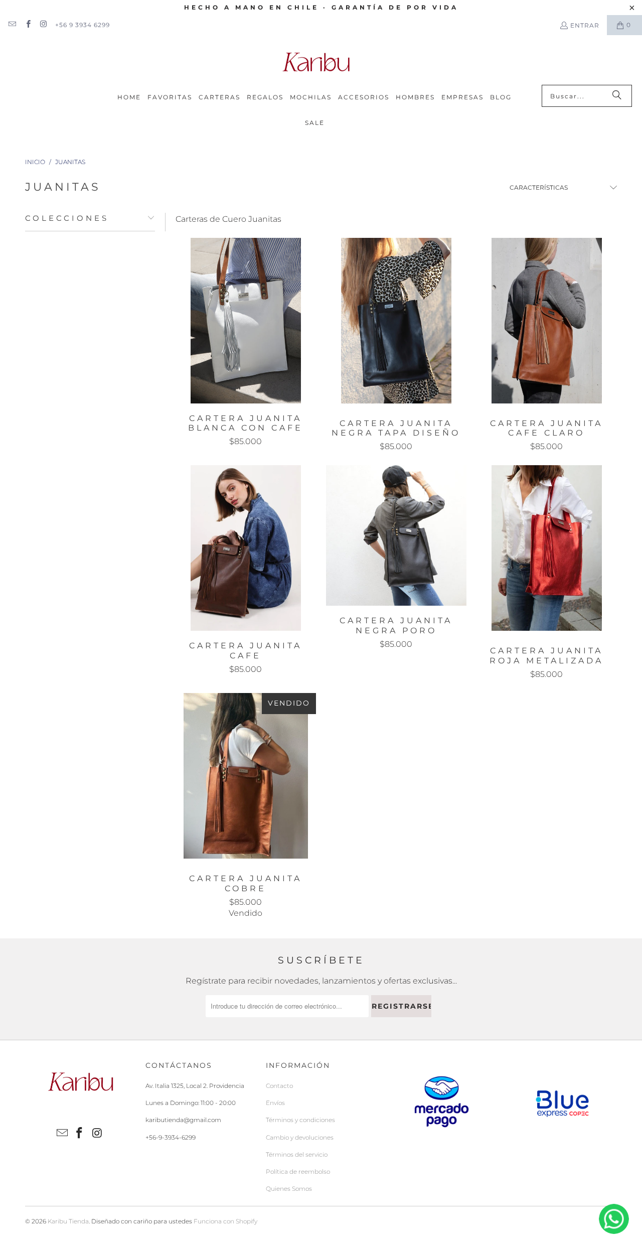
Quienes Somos (289, 1188)
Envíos (275, 1103)
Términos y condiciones (300, 1120)
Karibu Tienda (68, 1221)
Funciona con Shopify (225, 1221)
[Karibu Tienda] (316, 62)
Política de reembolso (298, 1171)
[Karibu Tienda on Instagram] (43, 25)
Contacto (279, 1085)
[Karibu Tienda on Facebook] (27, 25)
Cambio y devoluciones (300, 1137)
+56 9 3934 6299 (82, 25)
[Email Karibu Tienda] (12, 25)
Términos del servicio (297, 1154)
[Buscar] (617, 96)
